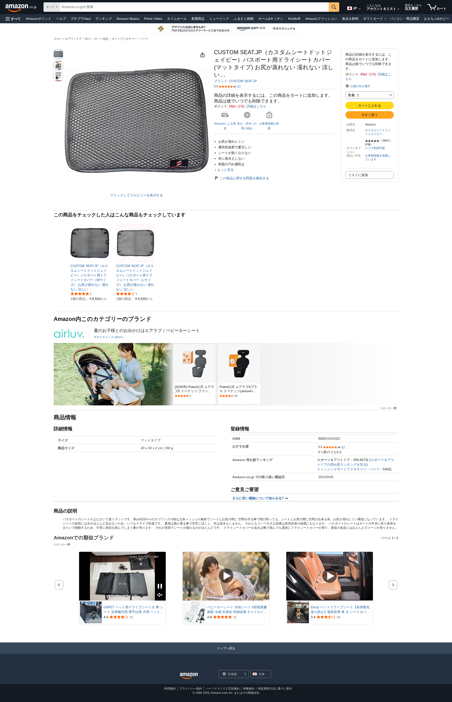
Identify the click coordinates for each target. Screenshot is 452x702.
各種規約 (248, 688)
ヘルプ (61, 18)
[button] (13, 18)
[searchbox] (194, 7)
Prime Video (153, 18)
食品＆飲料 (350, 18)
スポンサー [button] (386, 408)
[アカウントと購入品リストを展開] (398, 9)
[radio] (58, 54)
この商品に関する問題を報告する (244, 178)
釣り (88, 38)
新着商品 (198, 18)
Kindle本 (294, 18)
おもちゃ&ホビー (436, 18)
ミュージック (219, 18)
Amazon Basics (128, 18)
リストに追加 (358, 175)
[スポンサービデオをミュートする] (160, 595)
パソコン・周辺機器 (404, 18)
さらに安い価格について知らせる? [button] (258, 498)
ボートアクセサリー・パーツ (130, 38)
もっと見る (225, 170)
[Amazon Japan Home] (189, 676)
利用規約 (170, 688)
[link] (89, 277)
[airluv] (69, 334)
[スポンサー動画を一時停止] (160, 586)
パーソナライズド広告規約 (222, 688)
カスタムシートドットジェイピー (378, 132)
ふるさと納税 (244, 18)
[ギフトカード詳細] (385, 18)
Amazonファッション (321, 18)
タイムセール (177, 18)
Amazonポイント (38, 18)
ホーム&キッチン (270, 18)
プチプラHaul (81, 18)
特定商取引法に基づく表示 (275, 688)
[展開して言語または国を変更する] (360, 8)
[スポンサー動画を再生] (226, 576)
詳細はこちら (256, 106)
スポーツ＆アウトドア (68, 38)
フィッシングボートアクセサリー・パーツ (348, 469)
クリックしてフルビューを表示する (136, 195)
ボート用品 (101, 38)
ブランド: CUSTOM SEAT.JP (235, 81)
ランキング (103, 18)
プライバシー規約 (190, 688)
